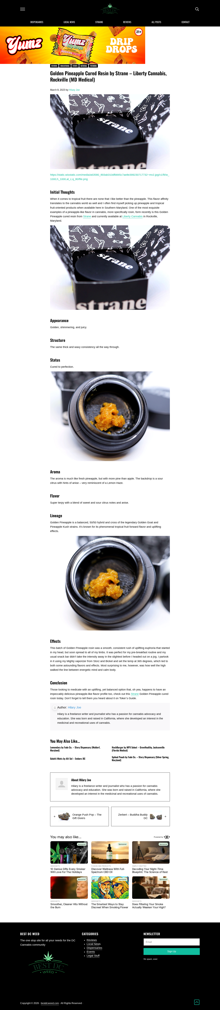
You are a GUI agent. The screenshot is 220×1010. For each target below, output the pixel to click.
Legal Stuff (93, 955)
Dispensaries (94, 947)
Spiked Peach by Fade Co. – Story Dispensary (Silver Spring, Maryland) (140, 759)
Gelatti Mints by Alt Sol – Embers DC (67, 758)
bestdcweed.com (50, 1003)
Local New (93, 944)
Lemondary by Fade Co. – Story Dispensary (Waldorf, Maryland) (75, 749)
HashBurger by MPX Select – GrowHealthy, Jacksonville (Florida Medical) (138, 749)
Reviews (54, 65)
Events (75, 65)
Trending (93, 65)
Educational (65, 65)
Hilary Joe (74, 707)
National (84, 65)
